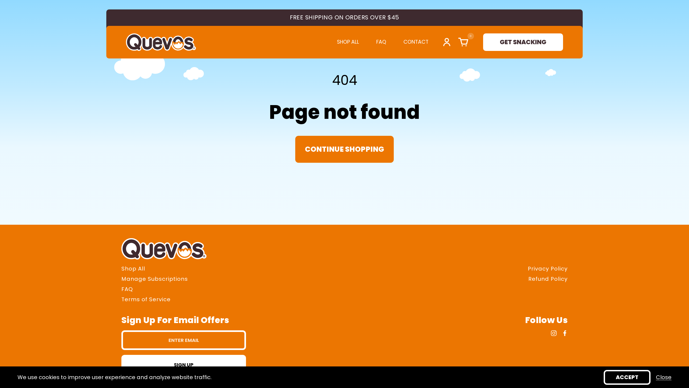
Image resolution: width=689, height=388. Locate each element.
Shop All (348, 42)
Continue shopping (344, 149)
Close (664, 377)
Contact (415, 42)
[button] (462, 42)
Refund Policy (548, 279)
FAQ (381, 42)
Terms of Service (146, 299)
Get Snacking (523, 42)
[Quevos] (161, 42)
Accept (627, 377)
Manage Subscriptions (154, 279)
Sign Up (184, 364)
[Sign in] (447, 42)
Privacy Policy (548, 268)
